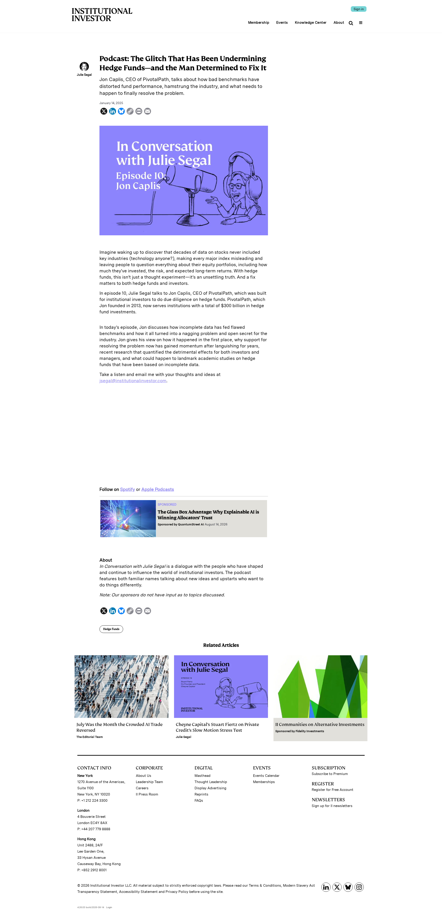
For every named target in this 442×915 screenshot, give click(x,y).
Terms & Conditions (265, 885)
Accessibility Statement (138, 892)
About (339, 22)
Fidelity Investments (310, 731)
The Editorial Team (89, 737)
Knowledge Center (311, 22)
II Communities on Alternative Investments (319, 724)
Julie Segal (183, 737)
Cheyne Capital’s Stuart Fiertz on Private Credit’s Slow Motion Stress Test (217, 727)
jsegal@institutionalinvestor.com (132, 380)
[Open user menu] (361, 21)
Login (109, 907)
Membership (258, 22)
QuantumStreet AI (191, 524)
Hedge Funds (111, 629)
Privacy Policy (177, 892)
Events (282, 22)
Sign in (359, 9)
